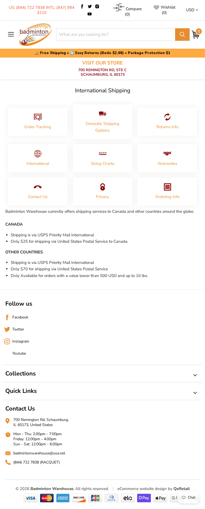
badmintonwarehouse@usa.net (39, 453)
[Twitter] (89, 6)
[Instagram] (97, 6)
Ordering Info (167, 196)
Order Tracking (37, 127)
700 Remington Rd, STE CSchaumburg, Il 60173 (102, 68)
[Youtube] (89, 14)
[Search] (182, 34)
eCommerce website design (142, 488)
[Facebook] (82, 6)
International (37, 163)
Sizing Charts (102, 163)
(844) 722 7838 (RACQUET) (36, 462)
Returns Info (167, 127)
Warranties (167, 163)
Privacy (102, 196)
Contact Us (38, 196)
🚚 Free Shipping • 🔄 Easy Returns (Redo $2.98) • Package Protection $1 (102, 53)
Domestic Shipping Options (102, 127)
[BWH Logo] (35, 34)
